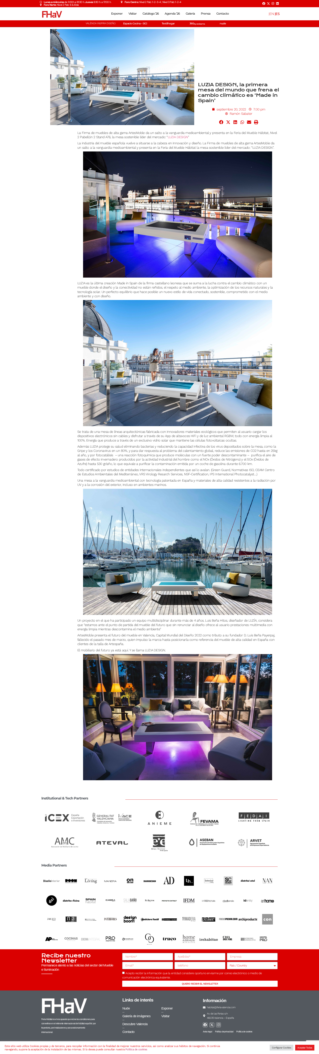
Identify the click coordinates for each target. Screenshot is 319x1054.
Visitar (132, 13)
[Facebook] (264, 3)
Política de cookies (136, 1049)
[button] (221, 122)
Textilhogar (168, 23)
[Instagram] (273, 3)
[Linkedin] (277, 3)
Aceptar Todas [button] (304, 1047)
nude (223, 23)
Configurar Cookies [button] (281, 1047)
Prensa (205, 13)
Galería (190, 13)
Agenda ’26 (172, 13)
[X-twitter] (268, 3)
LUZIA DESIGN (178, 137)
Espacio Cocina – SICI (135, 23)
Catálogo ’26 (151, 13)
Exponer (117, 13)
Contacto (222, 13)
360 (197, 23)
